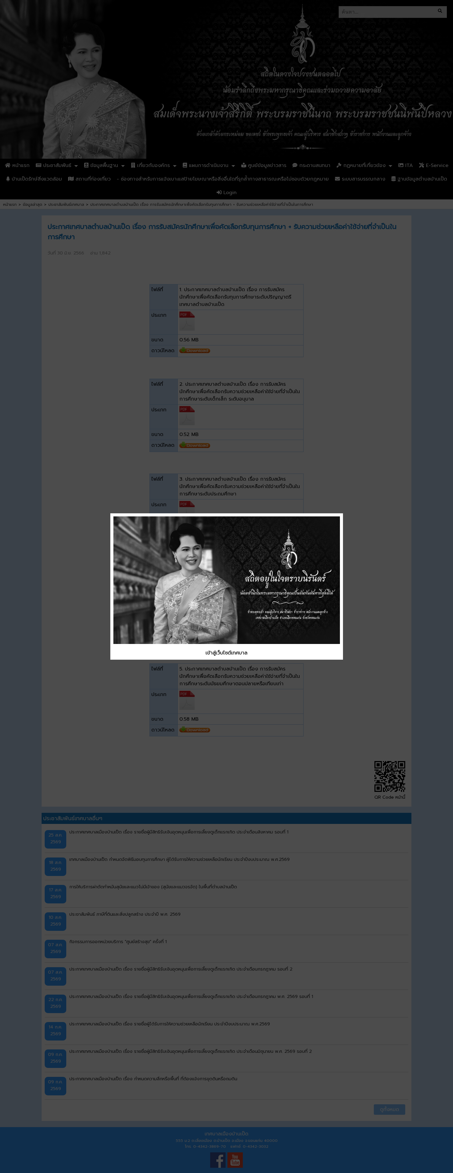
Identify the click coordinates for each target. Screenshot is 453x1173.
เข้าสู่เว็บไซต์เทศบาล (226, 653)
